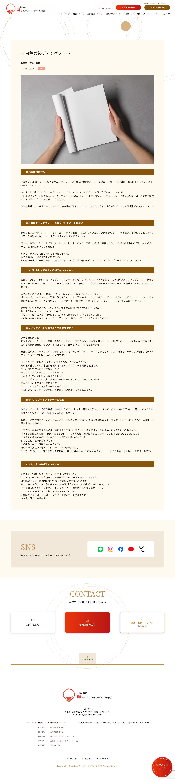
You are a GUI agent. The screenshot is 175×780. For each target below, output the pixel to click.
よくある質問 (87, 758)
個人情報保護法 (102, 758)
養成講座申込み (128, 7)
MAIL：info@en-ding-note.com (87, 714)
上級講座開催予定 (56, 732)
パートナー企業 (142, 722)
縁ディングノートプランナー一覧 (62, 736)
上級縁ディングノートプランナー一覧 (64, 741)
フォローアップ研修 (131, 13)
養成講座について (94, 13)
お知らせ (166, 13)
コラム (156, 13)
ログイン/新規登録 (157, 7)
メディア (147, 13)
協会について (78, 13)
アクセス (41, 741)
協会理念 (41, 732)
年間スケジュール (112, 13)
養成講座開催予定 (56, 727)
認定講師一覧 (55, 745)
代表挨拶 (41, 727)
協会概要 (41, 736)
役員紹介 (41, 745)
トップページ (64, 13)
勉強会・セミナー (86, 722)
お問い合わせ (106, 8)
